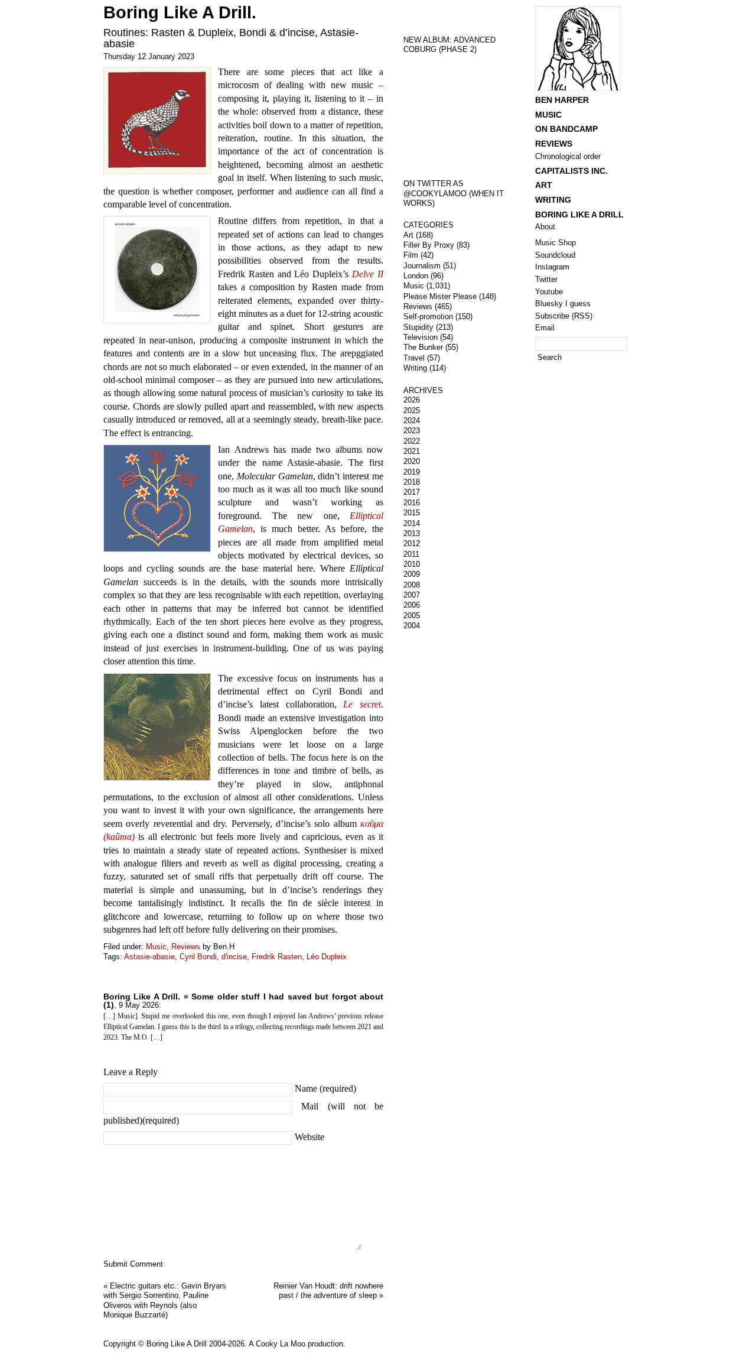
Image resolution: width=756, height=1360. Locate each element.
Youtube (549, 291)
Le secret (362, 704)
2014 (411, 523)
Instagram (552, 266)
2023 (411, 430)
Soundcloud (555, 255)
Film (410, 255)
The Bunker (423, 347)
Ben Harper (562, 100)
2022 (411, 441)
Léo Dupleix (327, 956)
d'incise (234, 956)
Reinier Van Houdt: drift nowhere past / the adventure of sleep (328, 1290)
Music (156, 946)
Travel (414, 357)
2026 (411, 399)
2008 (411, 584)
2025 (411, 410)
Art (408, 235)
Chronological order (568, 156)
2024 (411, 420)
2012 (411, 543)
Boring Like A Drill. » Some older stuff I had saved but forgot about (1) (243, 1001)
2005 (411, 615)
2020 (411, 461)
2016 (411, 502)
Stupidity (418, 327)
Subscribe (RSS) (563, 315)
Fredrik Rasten (277, 956)
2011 (411, 554)
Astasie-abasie (149, 956)
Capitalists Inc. (571, 171)
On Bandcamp (566, 129)
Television (420, 337)
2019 (411, 472)
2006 (411, 605)
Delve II (367, 274)
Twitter (546, 279)
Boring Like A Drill (579, 214)
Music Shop (555, 242)
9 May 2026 (139, 1005)
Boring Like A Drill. (179, 12)
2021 (411, 451)
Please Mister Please (440, 296)
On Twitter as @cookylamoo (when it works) (453, 193)
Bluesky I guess (563, 303)
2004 (411, 625)
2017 (411, 492)
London (415, 275)
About (545, 226)
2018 (411, 482)
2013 (411, 533)
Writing (415, 367)
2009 (411, 574)
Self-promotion (428, 316)
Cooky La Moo (280, 1343)
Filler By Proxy (428, 245)
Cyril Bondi (198, 956)
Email (545, 327)
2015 (411, 512)
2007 (411, 594)
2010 (411, 564)
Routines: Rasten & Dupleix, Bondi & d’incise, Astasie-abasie (231, 38)
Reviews (185, 946)
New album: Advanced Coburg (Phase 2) (449, 44)
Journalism (422, 265)
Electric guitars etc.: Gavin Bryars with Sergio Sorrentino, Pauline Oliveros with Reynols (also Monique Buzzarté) (164, 1300)
